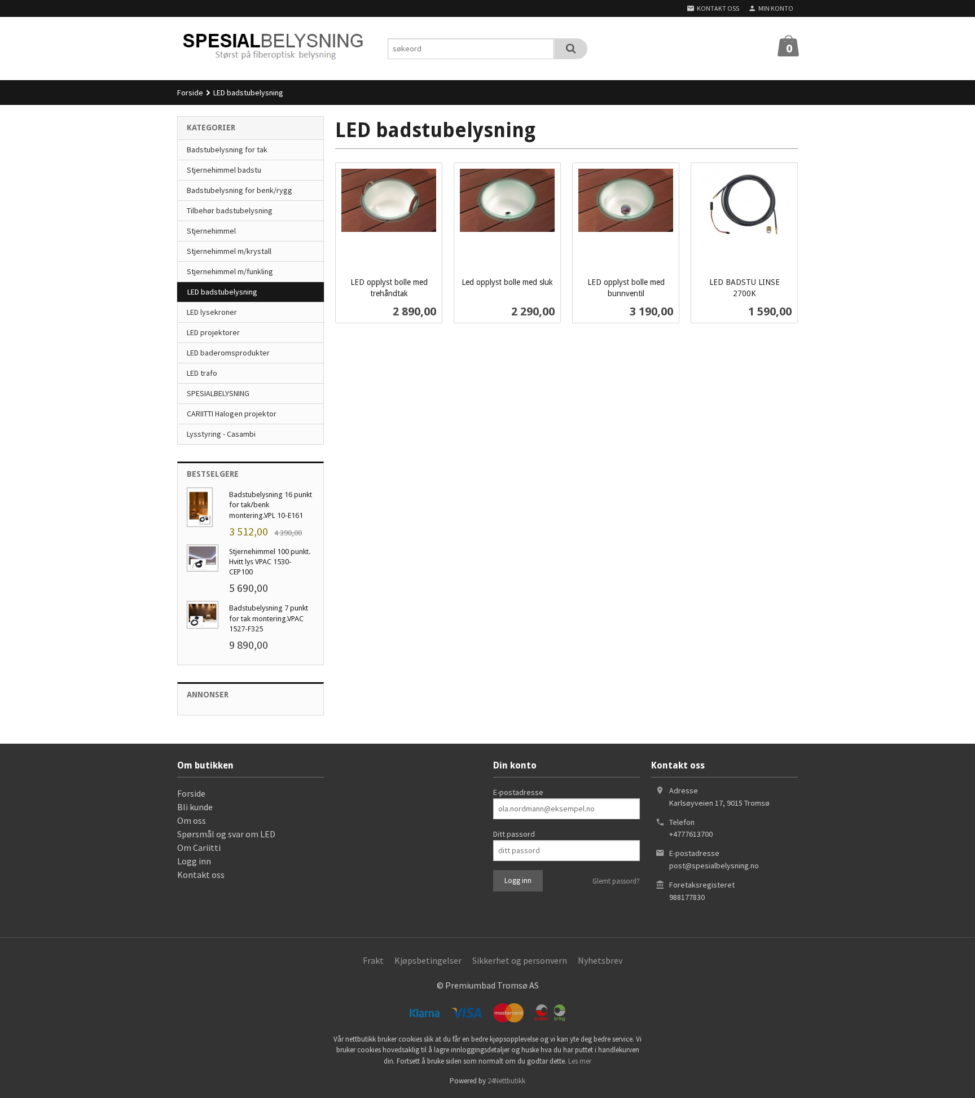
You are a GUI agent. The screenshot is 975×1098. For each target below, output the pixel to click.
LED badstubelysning (222, 292)
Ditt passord (514, 834)
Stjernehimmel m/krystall (229, 251)
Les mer (579, 1061)
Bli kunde (195, 806)
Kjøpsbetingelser (428, 960)
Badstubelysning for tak (227, 149)
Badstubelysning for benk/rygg (239, 190)
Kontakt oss (201, 874)
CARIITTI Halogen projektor (231, 414)
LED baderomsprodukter (228, 353)
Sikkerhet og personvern (519, 960)
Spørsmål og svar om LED (226, 834)
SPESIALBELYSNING (218, 393)
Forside (190, 92)
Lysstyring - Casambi (221, 434)
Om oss (191, 820)
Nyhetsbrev (600, 960)
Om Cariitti (199, 847)
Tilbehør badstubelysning (230, 210)
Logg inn (194, 861)
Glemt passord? (616, 881)
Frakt (373, 960)
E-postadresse (518, 792)
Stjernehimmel (211, 231)
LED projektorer (213, 332)
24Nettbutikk (506, 1081)
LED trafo (202, 373)
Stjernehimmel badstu (224, 170)
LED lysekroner (212, 312)
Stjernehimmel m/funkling (230, 271)
